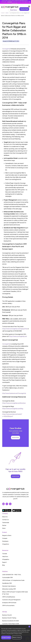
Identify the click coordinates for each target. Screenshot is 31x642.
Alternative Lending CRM (9, 589)
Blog (3, 565)
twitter (10, 504)
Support (4, 562)
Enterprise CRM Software (9, 602)
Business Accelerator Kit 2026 (10, 620)
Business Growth (7, 615)
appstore (16, 510)
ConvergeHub (6, 49)
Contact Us (5, 519)
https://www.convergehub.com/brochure (14, 403)
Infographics (5, 559)
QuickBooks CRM (7, 583)
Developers (5, 541)
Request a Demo (6, 535)
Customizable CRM (7, 577)
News (7, 12)
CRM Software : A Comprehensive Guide (13, 580)
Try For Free (24, 9)
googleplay (6, 510)
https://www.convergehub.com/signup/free (14, 328)
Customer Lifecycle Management (11, 599)
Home (2, 12)
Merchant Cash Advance (9, 586)
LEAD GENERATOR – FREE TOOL (11, 574)
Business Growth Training (9, 618)
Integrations (5, 544)
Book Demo (13, 10)
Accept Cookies (6, 637)
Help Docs (5, 556)
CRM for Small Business (8, 597)
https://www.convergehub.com (18, 336)
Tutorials (4, 553)
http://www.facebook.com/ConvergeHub (14, 393)
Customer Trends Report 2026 (10, 623)
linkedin (3, 504)
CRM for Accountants (8, 605)
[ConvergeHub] (9, 7)
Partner (4, 525)
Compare (4, 538)
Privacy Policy (16, 637)
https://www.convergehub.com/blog (12, 408)
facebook (7, 504)
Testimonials (5, 522)
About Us (4, 516)
